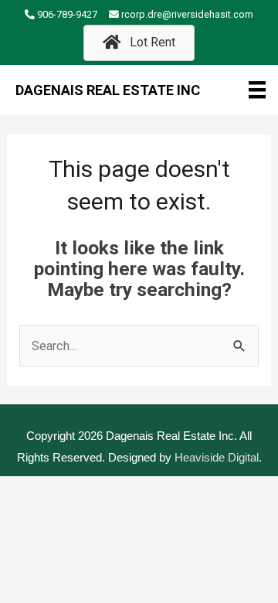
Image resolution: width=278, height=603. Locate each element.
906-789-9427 (67, 14)
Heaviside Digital (217, 457)
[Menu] (257, 89)
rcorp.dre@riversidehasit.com (187, 14)
